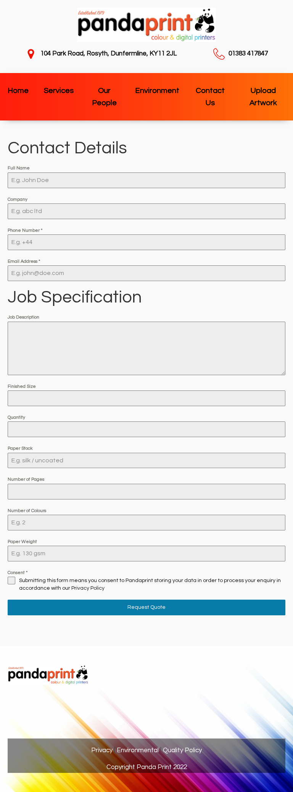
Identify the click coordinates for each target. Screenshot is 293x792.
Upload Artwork (263, 97)
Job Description (23, 317)
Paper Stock (20, 448)
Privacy (102, 750)
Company (17, 199)
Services (59, 90)
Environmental (138, 750)
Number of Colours (27, 510)
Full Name (19, 168)
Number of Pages (26, 479)
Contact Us (210, 97)
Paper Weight (22, 541)
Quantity (16, 417)
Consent (17, 572)
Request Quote (146, 607)
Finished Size (22, 386)
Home (18, 90)
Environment (157, 90)
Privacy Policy (88, 588)
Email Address (24, 261)
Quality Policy (182, 750)
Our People (104, 97)
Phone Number (25, 230)
